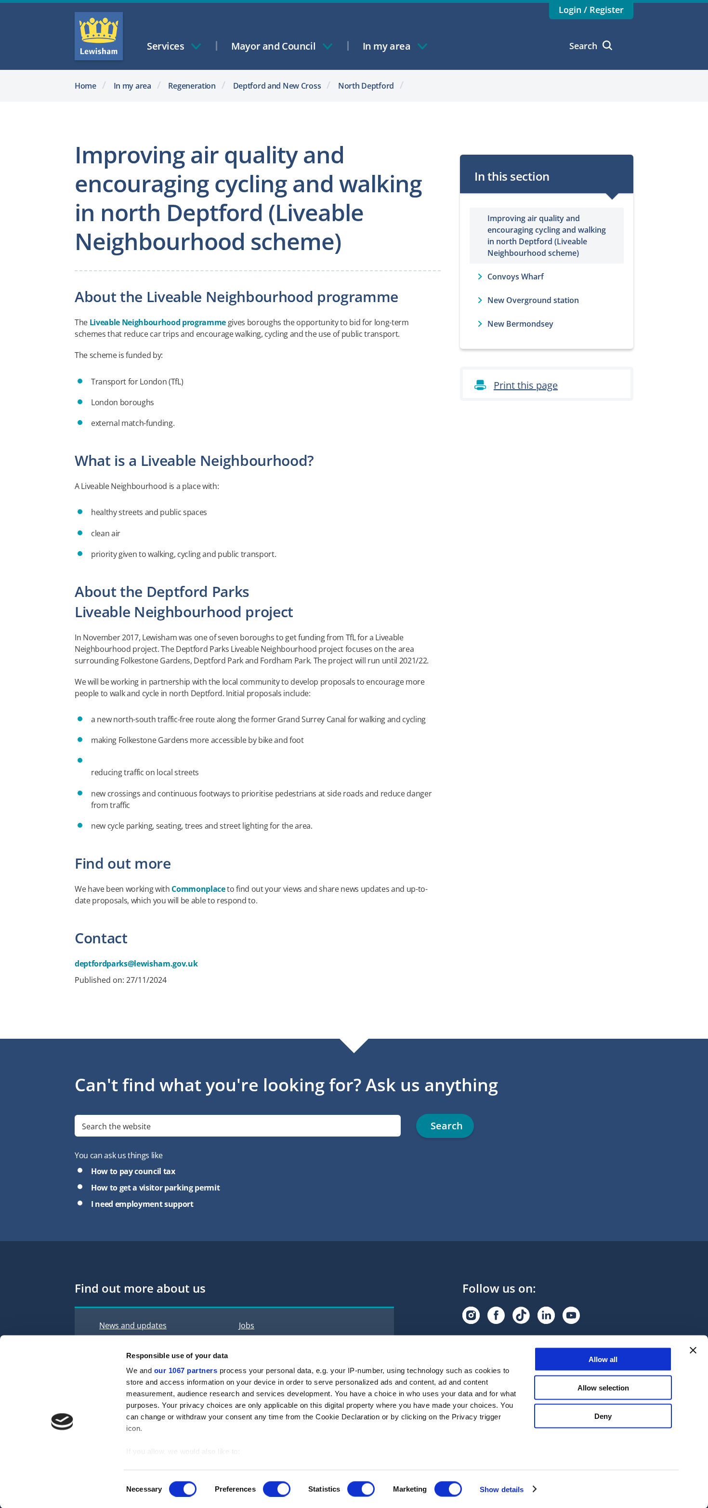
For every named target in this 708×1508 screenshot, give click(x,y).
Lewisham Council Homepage (99, 36)
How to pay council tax (133, 1171)
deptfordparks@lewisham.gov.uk (136, 963)
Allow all (603, 1359)
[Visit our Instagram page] (471, 1315)
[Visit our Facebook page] (496, 1315)
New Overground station (533, 300)
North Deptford (366, 85)
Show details (502, 1489)
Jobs (246, 1325)
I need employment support (142, 1204)
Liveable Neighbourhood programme (158, 322)
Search (583, 46)
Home (85, 85)
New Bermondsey (520, 323)
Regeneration (192, 85)
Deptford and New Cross (277, 85)
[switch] (276, 1488)
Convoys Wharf (515, 276)
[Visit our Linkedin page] (546, 1315)
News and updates (133, 1325)
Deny (603, 1416)
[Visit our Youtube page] (571, 1315)
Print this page (526, 385)
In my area (132, 85)
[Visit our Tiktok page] (521, 1315)
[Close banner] (693, 1350)
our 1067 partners (186, 1370)
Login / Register (591, 9)
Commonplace (198, 889)
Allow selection (603, 1387)
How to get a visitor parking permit (155, 1187)
